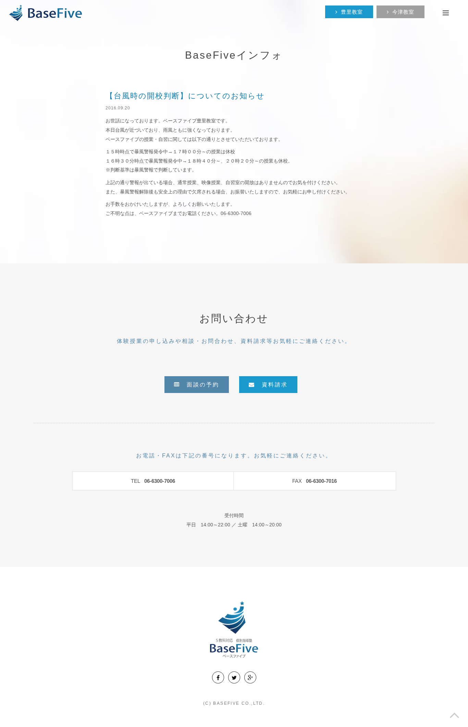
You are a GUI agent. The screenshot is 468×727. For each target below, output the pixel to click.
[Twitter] (234, 677)
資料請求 (271, 385)
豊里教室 (352, 12)
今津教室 (403, 12)
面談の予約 (199, 385)
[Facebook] (218, 677)
